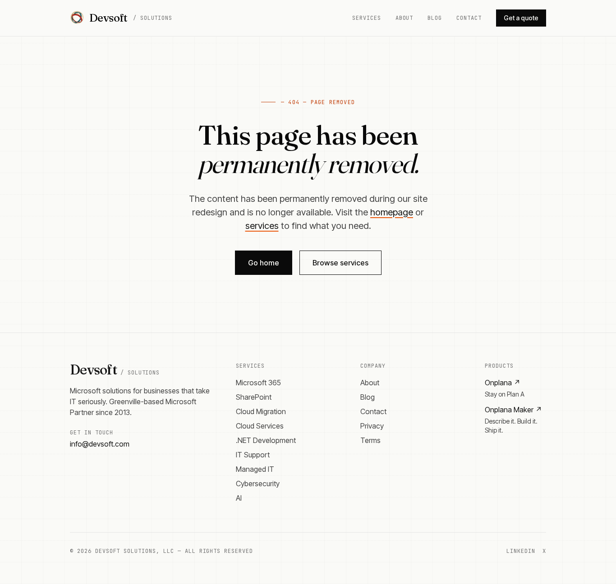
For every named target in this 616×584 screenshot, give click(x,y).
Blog (435, 18)
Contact (469, 18)
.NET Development (266, 440)
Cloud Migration (261, 411)
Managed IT (255, 469)
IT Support (253, 454)
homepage (391, 212)
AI (239, 497)
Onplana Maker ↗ (513, 409)
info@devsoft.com (99, 443)
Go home (263, 262)
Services (366, 18)
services (262, 225)
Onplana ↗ (502, 382)
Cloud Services (260, 425)
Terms (370, 440)
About (404, 18)
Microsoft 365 (258, 382)
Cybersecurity (258, 483)
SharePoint (253, 397)
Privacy (372, 425)
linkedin (520, 551)
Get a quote (521, 18)
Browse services (340, 262)
